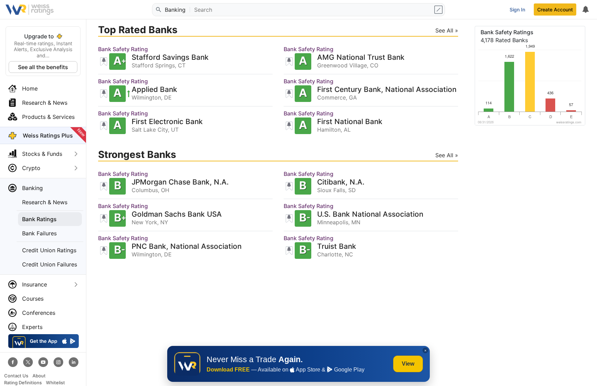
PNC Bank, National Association (186, 247)
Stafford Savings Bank (170, 58)
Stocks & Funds (42, 154)
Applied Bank (154, 90)
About (39, 376)
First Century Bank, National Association (386, 90)
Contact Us (16, 376)
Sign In (517, 9)
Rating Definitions (23, 382)
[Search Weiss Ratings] (157, 9)
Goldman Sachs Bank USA (177, 214)
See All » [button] (446, 30)
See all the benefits (43, 67)
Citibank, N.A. (340, 182)
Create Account (555, 9)
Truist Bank (336, 247)
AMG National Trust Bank (361, 58)
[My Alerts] (585, 9)
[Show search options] (439, 9)
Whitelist (55, 382)
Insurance (34, 284)
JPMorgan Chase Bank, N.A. (180, 182)
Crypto (31, 168)
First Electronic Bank (167, 122)
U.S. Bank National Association (370, 214)
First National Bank (349, 122)
